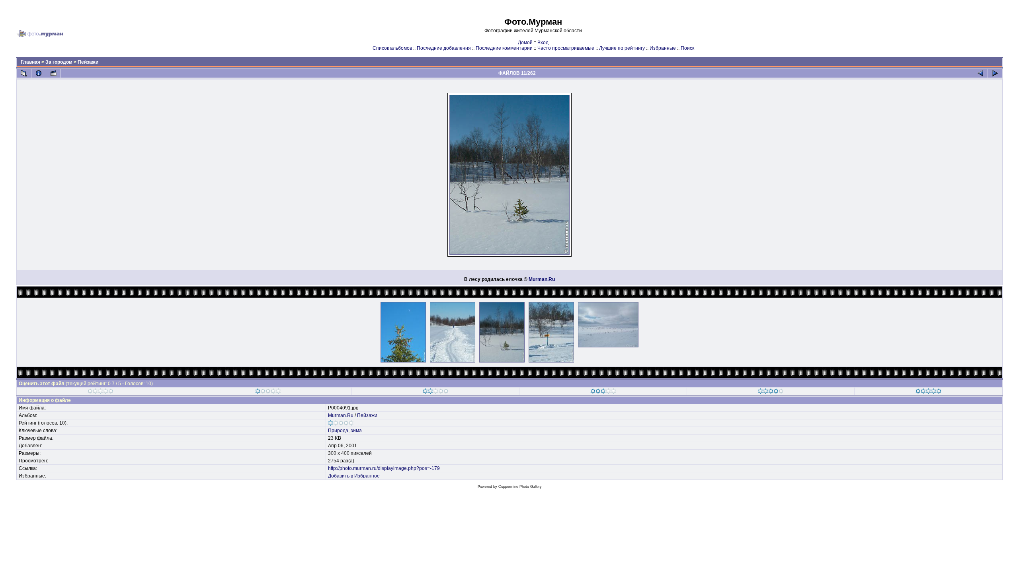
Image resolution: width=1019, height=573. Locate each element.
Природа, (338, 430)
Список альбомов (392, 48)
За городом (58, 62)
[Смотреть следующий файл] (995, 73)
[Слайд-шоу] (53, 73)
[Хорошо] (603, 392)
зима (356, 430)
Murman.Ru (542, 279)
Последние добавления (444, 48)
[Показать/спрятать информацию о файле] (38, 73)
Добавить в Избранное (354, 476)
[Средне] (436, 392)
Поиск (687, 48)
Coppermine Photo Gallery (520, 487)
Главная (30, 62)
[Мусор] (100, 392)
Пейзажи (88, 62)
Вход (543, 42)
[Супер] (928, 392)
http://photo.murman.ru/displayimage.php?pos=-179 (384, 468)
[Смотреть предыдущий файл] (980, 73)
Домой (525, 42)
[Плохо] (268, 392)
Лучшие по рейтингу (622, 48)
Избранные (663, 48)
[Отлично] (771, 392)
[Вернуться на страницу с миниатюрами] (24, 73)
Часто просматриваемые (565, 48)
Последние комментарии (504, 48)
